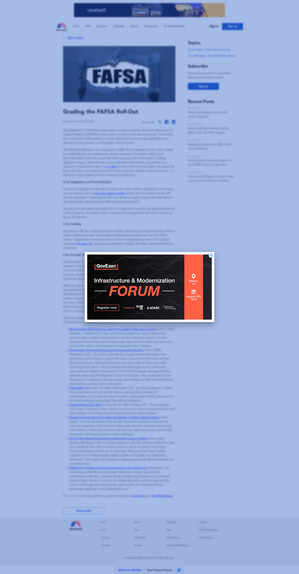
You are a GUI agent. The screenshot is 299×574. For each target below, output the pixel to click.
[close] (211, 255)
